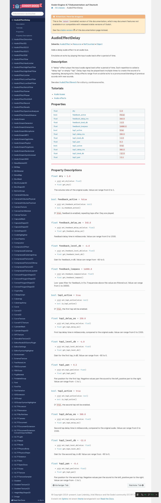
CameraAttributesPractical (25, 203)
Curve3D (17, 315)
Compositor (19, 243)
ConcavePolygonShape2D (25, 275)
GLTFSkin (18, 461)
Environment (19, 355)
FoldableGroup (20, 379)
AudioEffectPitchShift (23, 99)
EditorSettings (20, 347)
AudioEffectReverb (22, 107)
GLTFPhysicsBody (21, 449)
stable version (66, 30)
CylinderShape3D (21, 331)
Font (16, 383)
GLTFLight (18, 437)
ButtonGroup (19, 191)
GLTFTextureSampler (23, 477)
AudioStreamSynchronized (25, 155)
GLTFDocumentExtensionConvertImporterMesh (24, 431)
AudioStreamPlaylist (22, 143)
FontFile (17, 387)
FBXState (18, 371)
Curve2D (17, 311)
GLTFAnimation (20, 410)
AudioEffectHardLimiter (23, 63)
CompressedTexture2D (23, 259)
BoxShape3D (19, 187)
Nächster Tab (135, 485)
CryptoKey (18, 291)
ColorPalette (19, 239)
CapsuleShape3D (21, 227)
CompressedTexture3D (23, 267)
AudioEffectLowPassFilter (25, 79)
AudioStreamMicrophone (24, 131)
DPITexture (19, 335)
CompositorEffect (21, 247)
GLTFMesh (18, 441)
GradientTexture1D (22, 485)
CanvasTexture (20, 215)
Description (20, 24)
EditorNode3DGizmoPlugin (25, 343)
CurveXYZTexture (21, 323)
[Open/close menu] (12, 20)
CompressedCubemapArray (25, 255)
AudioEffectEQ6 (20, 55)
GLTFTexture (19, 473)
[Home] (52, 8)
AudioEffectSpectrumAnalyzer (26, 111)
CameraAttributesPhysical (24, 199)
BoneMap (18, 175)
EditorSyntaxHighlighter (23, 351)
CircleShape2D (20, 231)
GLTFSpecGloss (21, 465)
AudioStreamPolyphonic (24, 147)
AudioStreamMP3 (21, 135)
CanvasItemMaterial (22, 211)
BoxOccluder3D (20, 183)
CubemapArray (20, 303)
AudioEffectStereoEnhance (25, 115)
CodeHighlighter (20, 235)
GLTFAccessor (20, 406)
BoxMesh (18, 179)
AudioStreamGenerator (23, 123)
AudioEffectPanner (22, 91)
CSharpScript (19, 295)
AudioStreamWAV (21, 159)
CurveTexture (19, 319)
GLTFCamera (19, 418)
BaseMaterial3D (20, 163)
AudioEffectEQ (20, 43)
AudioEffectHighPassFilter (25, 67)
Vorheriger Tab (61, 485)
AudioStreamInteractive (24, 127)
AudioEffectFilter (21, 59)
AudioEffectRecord (22, 103)
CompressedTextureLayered (25, 271)
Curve (16, 307)
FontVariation (19, 391)
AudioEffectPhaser (22, 95)
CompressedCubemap (23, 251)
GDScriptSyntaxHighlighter (25, 402)
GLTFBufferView (21, 414)
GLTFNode (18, 445)
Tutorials (19, 28)
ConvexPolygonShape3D (24, 287)
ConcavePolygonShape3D (24, 279)
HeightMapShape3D (22, 493)
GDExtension (19, 395)
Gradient (17, 481)
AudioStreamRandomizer (24, 151)
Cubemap (18, 299)
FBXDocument (20, 367)
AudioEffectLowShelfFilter (25, 83)
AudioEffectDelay (22, 20)
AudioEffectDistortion (23, 39)
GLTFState (18, 469)
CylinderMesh (19, 327)
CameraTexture (20, 207)
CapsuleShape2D (21, 223)
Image (17, 497)
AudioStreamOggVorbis (23, 139)
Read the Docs (107, 499)
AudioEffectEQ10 (21, 47)
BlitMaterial (18, 171)
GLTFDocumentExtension (24, 426)
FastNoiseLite (20, 363)
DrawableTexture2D (22, 339)
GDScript (18, 398)
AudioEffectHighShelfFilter (25, 71)
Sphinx (65, 499)
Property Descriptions (24, 35)
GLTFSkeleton (20, 457)
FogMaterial (19, 375)
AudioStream (19, 119)
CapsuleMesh (19, 219)
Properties (20, 32)
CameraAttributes (21, 195)
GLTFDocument (20, 422)
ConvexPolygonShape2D (24, 283)
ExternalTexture (20, 359)
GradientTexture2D (22, 489)
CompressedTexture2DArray (25, 263)
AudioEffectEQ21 (21, 51)
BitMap (17, 167)
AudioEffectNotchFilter (23, 87)
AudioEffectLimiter (22, 75)
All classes (60, 8)
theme (80, 499)
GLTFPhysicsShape (22, 453)
